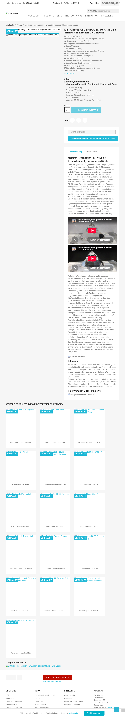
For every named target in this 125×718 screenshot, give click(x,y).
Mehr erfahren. (74, 713)
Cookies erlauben (94, 713)
